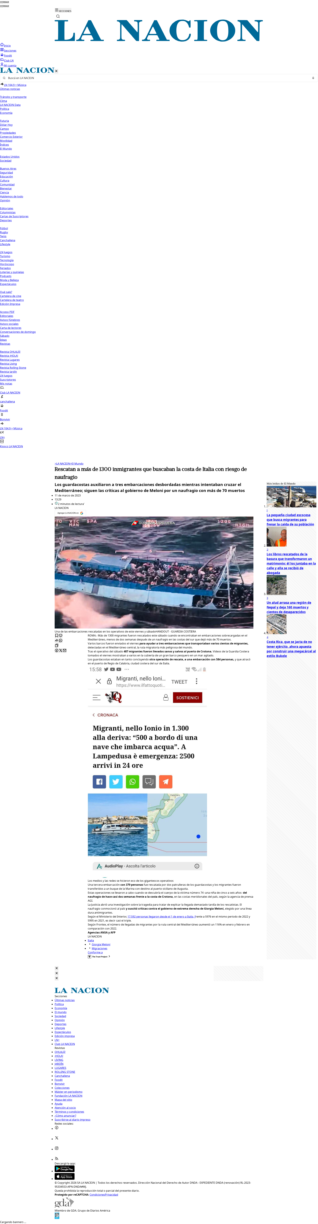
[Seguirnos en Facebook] (57, 1128)
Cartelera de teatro (12, 300)
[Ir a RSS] (57, 1159)
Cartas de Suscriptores (14, 216)
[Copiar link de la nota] (57, 645)
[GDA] (64, 1206)
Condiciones (97, 1194)
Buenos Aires (8, 168)
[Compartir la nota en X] (61, 650)
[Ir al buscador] (58, 16)
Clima (3, 101)
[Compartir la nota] (57, 640)
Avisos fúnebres (10, 320)
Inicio (7, 45)
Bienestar (6, 188)
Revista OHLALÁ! (10, 352)
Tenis (3, 236)
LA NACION (62, 463)
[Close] (57, 968)
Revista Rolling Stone (13, 368)
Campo (4, 129)
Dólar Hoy (6, 125)
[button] (159, 258)
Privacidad (111, 1194)
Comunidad (7, 184)
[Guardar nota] (57, 635)
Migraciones (99, 948)
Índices (4, 145)
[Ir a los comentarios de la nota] (61, 635)
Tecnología (7, 260)
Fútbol (4, 228)
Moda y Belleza (9, 280)
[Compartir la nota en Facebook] (57, 650)
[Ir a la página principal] (159, 40)
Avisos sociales (9, 324)
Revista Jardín (8, 371)
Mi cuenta (10, 65)
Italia (91, 940)
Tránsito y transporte (13, 97)
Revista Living (8, 364)
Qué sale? (6, 292)
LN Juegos (6, 252)
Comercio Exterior (11, 137)
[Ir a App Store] (65, 1179)
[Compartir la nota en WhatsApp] (61, 640)
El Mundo (76, 463)
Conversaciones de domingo (18, 332)
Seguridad (6, 172)
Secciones (10, 50)
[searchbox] (157, 78)
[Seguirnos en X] (57, 1139)
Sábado (4, 336)
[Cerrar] (56, 71)
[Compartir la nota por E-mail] (65, 650)
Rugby (4, 232)
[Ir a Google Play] (65, 1171)
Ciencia (4, 192)
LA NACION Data (10, 105)
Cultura (4, 180)
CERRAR (4, 2)
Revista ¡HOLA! (9, 356)
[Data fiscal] (57, 1218)
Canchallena (7, 240)
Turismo (5, 256)
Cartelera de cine (10, 296)
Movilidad (6, 141)
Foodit (8, 55)
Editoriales (6, 208)
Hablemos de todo (11, 196)
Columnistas (8, 212)
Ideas (3, 340)
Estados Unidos (10, 156)
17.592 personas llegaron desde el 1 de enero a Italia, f (162, 916)
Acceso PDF (7, 312)
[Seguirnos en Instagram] (57, 1149)
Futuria (4, 121)
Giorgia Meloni (101, 944)
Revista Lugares (10, 360)
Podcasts (5, 276)
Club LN (9, 60)
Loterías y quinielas (12, 272)
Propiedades (8, 133)
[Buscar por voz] (313, 78)
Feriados (5, 268)
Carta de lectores (10, 328)
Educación (6, 176)
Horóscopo (7, 264)
